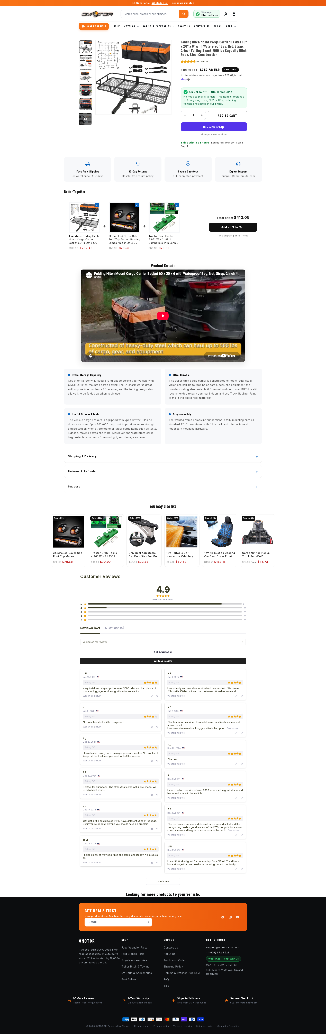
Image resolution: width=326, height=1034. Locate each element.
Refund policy (142, 1026)
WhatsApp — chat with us (223, 958)
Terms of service (183, 1026)
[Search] (183, 14)
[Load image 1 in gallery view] (85, 46)
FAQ (166, 979)
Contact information (228, 1026)
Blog (166, 985)
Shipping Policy (173, 966)
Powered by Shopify (119, 1026)
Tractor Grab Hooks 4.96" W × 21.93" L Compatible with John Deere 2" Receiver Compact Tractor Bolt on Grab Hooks (164, 240)
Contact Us (171, 947)
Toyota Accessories (134, 960)
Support (74, 486)
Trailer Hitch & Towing (135, 966)
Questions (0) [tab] (114, 628)
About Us (169, 953)
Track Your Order (175, 960)
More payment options (214, 134)
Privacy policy (161, 1026)
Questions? (165, 3)
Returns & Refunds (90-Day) (182, 973)
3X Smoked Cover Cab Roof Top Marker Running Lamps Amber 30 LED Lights (124, 240)
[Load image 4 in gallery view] (85, 89)
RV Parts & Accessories (136, 973)
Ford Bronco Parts (132, 953)
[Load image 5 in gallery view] (85, 104)
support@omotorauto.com (222, 947)
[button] (131, 26)
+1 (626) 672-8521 (217, 952)
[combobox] (242, 642)
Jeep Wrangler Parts (134, 947)
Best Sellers (129, 979)
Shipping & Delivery (82, 456)
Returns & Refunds (82, 471)
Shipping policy (205, 1026)
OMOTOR (101, 1026)
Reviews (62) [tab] (90, 628)
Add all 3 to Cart (233, 227)
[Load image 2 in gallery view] (85, 61)
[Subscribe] (147, 922)
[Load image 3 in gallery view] (85, 75)
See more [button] (232, 728)
